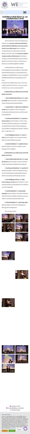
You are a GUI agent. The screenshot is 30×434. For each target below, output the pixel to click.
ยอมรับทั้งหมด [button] (12, 431)
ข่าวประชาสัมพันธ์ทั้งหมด (12, 408)
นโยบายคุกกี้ (13, 428)
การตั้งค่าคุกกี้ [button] (5, 431)
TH (24, 12)
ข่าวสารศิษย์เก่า (21, 408)
